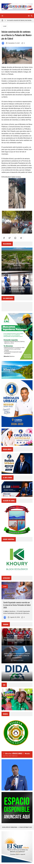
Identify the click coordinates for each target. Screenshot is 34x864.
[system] (29, 16)
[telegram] (21, 238)
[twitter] (9, 238)
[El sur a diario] (3, 43)
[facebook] (4, 238)
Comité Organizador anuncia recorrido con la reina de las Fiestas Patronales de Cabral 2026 (17, 605)
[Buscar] (31, 16)
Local (4, 26)
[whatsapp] (15, 238)
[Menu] (2, 16)
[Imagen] (17, 590)
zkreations (14, 827)
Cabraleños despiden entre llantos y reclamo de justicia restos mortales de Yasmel (19, 20)
